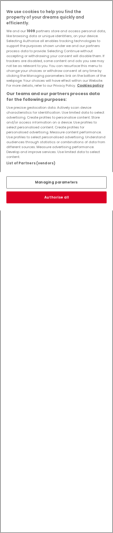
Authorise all (56, 197)
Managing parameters (56, 182)
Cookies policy (90, 85)
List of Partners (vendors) (30, 163)
